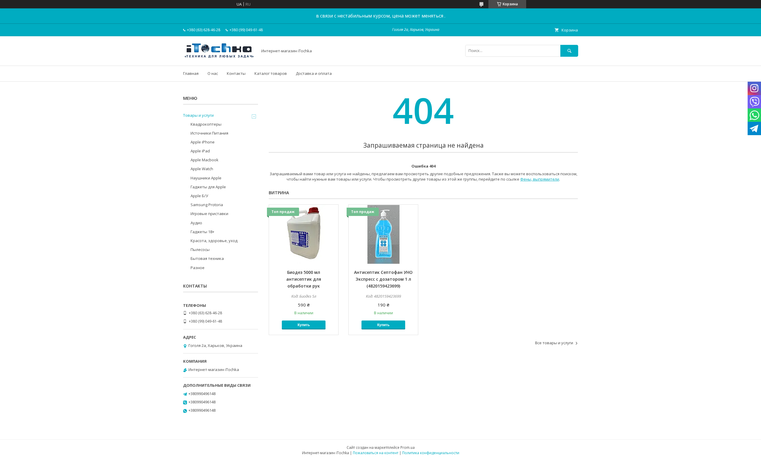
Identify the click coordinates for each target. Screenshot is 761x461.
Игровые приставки (209, 213)
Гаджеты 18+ (202, 231)
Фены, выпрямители (539, 179)
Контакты (236, 73)
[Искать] (569, 50)
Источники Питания (209, 133)
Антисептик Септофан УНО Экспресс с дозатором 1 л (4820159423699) (383, 279)
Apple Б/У (199, 195)
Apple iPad (200, 151)
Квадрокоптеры (206, 124)
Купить (304, 325)
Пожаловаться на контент (375, 452)
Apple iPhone (203, 142)
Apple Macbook (204, 159)
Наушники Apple (206, 178)
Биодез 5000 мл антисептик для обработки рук (303, 279)
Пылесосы (200, 249)
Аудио (196, 222)
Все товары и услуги (554, 342)
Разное (198, 267)
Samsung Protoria (207, 204)
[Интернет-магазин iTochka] (218, 58)
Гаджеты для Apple (208, 187)
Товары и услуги (198, 115)
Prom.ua (407, 447)
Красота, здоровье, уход (214, 240)
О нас (212, 73)
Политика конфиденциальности (430, 452)
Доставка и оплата (314, 73)
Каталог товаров (270, 73)
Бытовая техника (207, 258)
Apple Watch (202, 168)
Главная (191, 73)
